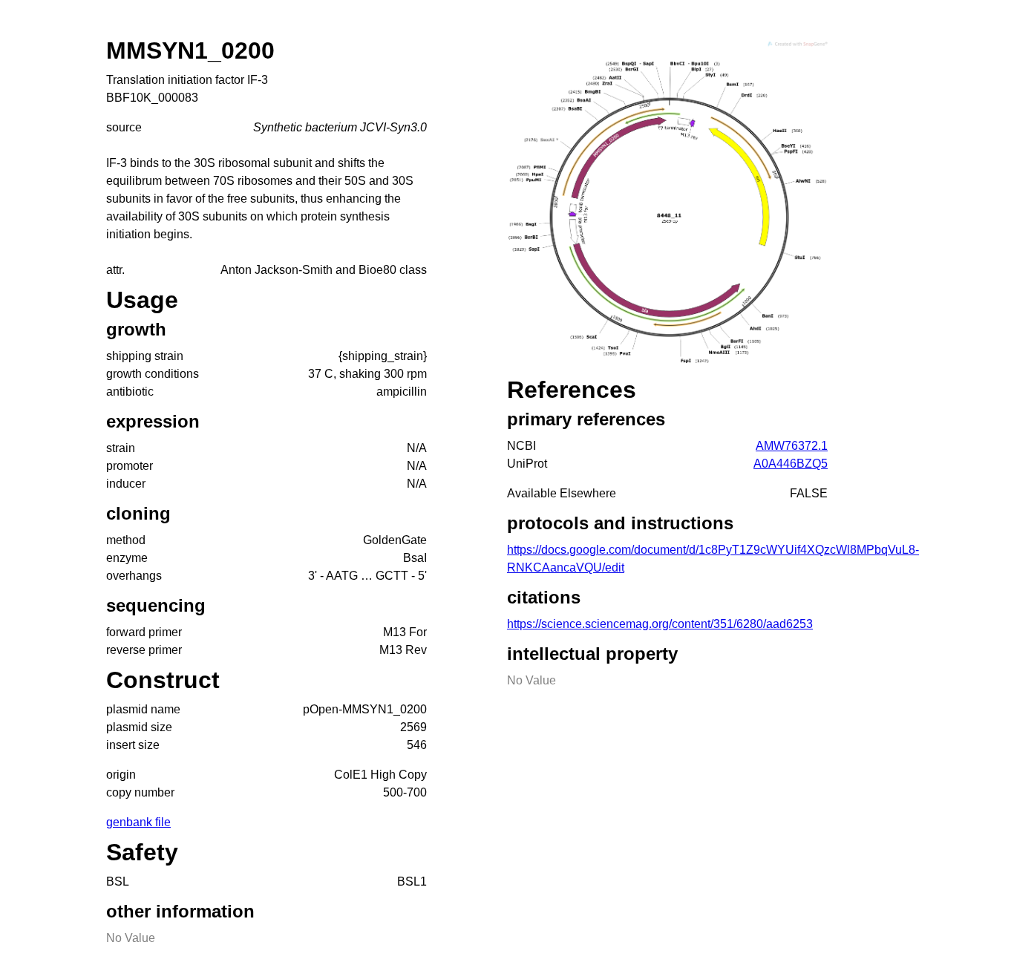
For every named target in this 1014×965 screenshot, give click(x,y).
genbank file (138, 822)
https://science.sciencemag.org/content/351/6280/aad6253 (660, 624)
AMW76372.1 (792, 445)
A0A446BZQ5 (790, 463)
